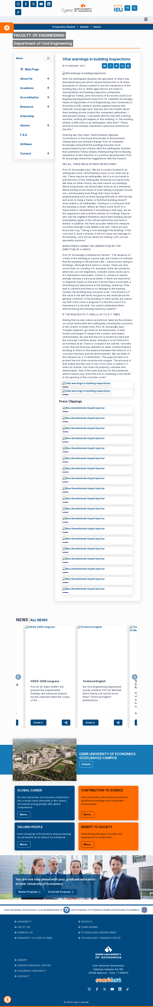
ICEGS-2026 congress (45, 681)
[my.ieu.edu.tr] (118, 8)
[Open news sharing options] (66, 723)
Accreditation (34, 97)
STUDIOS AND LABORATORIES (98, 932)
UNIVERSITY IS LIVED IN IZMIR (34, 937)
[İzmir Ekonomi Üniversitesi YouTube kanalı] (41, 3)
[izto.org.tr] (66, 909)
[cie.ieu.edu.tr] (98, 384)
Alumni (97, 26)
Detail (37, 722)
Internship (27, 116)
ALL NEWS (39, 620)
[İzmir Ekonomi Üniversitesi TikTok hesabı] (18, 11)
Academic (34, 87)
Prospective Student (63, 26)
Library (22, 959)
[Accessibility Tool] (7, 999)
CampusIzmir (89, 926)
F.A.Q (23, 134)
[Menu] (146, 19)
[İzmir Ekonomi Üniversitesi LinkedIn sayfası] (49, 3)
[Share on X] (116, 66)
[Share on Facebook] (110, 66)
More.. (24, 814)
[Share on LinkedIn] (122, 66)
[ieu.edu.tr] (76, 8)
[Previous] (18, 677)
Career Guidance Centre (34, 965)
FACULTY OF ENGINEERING (39, 35)
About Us (34, 78)
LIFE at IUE (23, 926)
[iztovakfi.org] (144, 909)
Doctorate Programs (59, 891)
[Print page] (128, 66)
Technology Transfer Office (101, 937)
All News (26, 144)
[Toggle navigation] (48, 58)
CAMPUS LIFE (25, 932)
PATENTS (86, 921)
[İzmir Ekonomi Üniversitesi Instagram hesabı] (18, 3)
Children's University (31, 970)
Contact (34, 153)
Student (84, 26)
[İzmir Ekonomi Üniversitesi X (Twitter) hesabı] (33, 3)
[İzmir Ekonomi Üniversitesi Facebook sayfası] (26, 3)
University (24, 921)
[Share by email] (104, 66)
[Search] (135, 8)
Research (34, 106)
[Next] (135, 677)
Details (86, 764)
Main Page (32, 69)
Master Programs (28, 891)
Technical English (94, 681)
